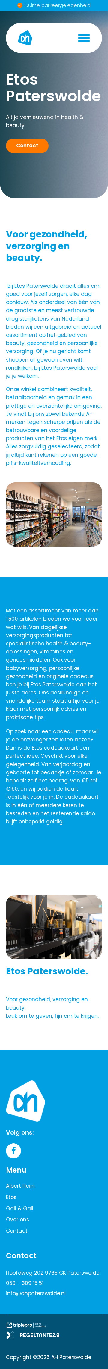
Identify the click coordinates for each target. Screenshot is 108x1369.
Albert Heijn (20, 1185)
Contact (17, 1230)
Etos (11, 1197)
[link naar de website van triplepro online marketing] (28, 1327)
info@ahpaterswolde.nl (36, 1293)
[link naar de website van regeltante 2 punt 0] (35, 1337)
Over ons (17, 1219)
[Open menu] (84, 38)
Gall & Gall (19, 1208)
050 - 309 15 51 (25, 1283)
